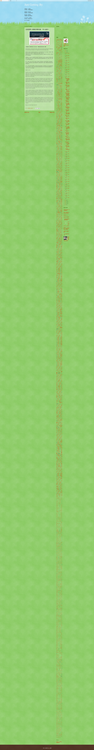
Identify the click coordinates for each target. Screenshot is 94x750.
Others (57, 669)
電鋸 (57, 397)
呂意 (59, 133)
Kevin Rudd (60, 616)
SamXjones (61, 692)
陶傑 (61, 327)
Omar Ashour (58, 668)
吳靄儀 (61, 130)
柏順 (61, 208)
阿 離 (58, 197)
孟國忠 (59, 167)
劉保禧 (59, 409)
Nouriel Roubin (58, 664)
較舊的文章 (52, 112)
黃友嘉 (61, 354)
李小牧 (61, 134)
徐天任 (60, 229)
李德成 (58, 148)
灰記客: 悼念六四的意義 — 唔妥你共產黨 (67, 79)
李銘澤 (61, 147)
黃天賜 (58, 355)
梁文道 (59, 270)
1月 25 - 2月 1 (67, 190)
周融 (61, 165)
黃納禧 (58, 362)
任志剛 (61, 90)
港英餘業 (58, 340)
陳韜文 (59, 324)
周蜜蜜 (59, 165)
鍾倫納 (58, 473)
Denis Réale (57, 552)
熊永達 (58, 399)
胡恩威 (58, 216)
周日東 (59, 161)
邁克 (58, 472)
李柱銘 (59, 141)
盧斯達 (58, 454)
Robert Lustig (57, 686)
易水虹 (60, 172)
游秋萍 (58, 341)
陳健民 (61, 311)
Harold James (60, 572)
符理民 (60, 282)
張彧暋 (59, 258)
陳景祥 (57, 316)
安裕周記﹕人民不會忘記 (67, 149)
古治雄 (61, 82)
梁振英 (59, 275)
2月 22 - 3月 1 (67, 181)
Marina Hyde (57, 632)
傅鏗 (59, 335)
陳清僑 (58, 314)
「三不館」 (57, 49)
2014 (65, 200)
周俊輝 (58, 163)
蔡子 (58, 426)
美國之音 (59, 213)
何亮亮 (59, 114)
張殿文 (60, 263)
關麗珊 (58, 489)
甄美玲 (57, 400)
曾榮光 (61, 338)
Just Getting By (33, 4)
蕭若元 (59, 456)
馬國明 (60, 243)
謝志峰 (59, 469)
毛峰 (60, 71)
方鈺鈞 (59, 69)
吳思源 (57, 126)
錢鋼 (60, 462)
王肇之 (59, 77)
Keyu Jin (57, 617)
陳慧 (59, 321)
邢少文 (59, 157)
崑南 (58, 248)
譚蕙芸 (57, 486)
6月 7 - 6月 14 (67, 73)
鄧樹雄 (60, 435)
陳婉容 (59, 312)
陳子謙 (59, 299)
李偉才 (61, 143)
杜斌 (58, 152)
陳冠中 (57, 307)
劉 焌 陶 (57, 408)
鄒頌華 (59, 395)
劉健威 (57, 411)
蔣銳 (56, 432)
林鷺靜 (60, 191)
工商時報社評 (60, 59)
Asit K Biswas (59, 518)
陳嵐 (60, 315)
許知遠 (61, 288)
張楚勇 (57, 263)
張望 (60, 260)
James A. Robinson (58, 588)
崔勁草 (61, 248)
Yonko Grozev (58, 731)
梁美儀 (58, 273)
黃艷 (57, 369)
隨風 (56, 463)
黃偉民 (61, 362)
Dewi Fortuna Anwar (59, 554)
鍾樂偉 (61, 475)
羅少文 (57, 480)
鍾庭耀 (61, 473)
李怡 (61, 139)
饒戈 (60, 493)
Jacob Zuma (60, 585)
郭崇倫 (58, 296)
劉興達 (61, 416)
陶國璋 (60, 326)
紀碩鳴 (61, 211)
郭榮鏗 (58, 297)
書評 (59, 234)
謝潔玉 (59, 471)
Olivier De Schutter (58, 667)
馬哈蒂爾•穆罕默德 (59, 240)
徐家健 (57, 231)
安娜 (57, 98)
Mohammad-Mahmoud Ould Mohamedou (59, 654)
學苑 (61, 450)
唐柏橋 (61, 223)
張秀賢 (60, 254)
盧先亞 (59, 452)
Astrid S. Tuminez (58, 519)
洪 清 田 (61, 209)
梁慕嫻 (59, 278)
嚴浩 (56, 490)
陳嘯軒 (57, 321)
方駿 (57, 70)
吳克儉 (61, 124)
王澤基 (59, 78)
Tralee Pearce (59, 724)
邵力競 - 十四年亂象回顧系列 (59, 742)
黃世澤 (61, 355)
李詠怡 (60, 145)
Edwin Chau (60, 560)
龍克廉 (59, 465)
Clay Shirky (57, 542)
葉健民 (59, 386)
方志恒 (59, 68)
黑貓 (60, 370)
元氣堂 (60, 64)
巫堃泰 (59, 134)
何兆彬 (60, 112)
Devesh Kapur (60, 553)
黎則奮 (58, 447)
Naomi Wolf (59, 660)
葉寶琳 (59, 390)
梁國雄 (59, 276)
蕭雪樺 (57, 458)
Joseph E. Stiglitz (59, 608)
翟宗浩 (57, 401)
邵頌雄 (58, 195)
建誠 (60, 207)
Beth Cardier (60, 526)
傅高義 (58, 333)
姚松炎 (60, 205)
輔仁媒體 (57, 407)
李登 (57, 145)
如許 (59, 97)
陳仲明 (57, 304)
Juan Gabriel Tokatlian (59, 610)
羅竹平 (59, 481)
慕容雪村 (59, 418)
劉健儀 (60, 411)
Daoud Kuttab (58, 546)
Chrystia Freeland (58, 541)
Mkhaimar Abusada (58, 650)
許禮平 (61, 290)
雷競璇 (60, 396)
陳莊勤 (58, 315)
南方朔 (60, 201)
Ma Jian (60, 627)
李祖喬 (59, 142)
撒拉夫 (59, 419)
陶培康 (57, 327)
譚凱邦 (60, 485)
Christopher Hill (58, 538)
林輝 (61, 189)
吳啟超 (59, 128)
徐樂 (58, 232)
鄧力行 (59, 432)
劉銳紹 (57, 416)
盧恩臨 (61, 453)
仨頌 (60, 79)
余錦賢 (57, 123)
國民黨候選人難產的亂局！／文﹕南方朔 (67, 134)
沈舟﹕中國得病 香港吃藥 (67, 124)
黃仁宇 (61, 353)
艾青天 (59, 108)
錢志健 (57, 461)
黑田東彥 (57, 370)
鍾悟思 (58, 474)
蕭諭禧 (58, 459)
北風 (60, 81)
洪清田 (61, 210)
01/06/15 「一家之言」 (67, 131)
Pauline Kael (60, 670)
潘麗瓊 (57, 425)
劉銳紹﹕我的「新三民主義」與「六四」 (67, 86)
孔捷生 (60, 65)
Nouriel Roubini (58, 665)
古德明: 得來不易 (67, 119)
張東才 (60, 256)
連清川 (58, 292)
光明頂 (58, 92)
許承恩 (57, 288)
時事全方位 (59, 233)
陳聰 (60, 323)
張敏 (61, 259)
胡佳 (61, 215)
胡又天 (60, 214)
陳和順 (59, 305)
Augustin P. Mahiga (58, 520)
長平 (60, 196)
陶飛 (57, 326)
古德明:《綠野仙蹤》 (66, 232)
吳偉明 (59, 127)
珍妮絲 (58, 211)
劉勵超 (58, 417)
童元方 (59, 345)
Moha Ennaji (58, 651)
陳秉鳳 (60, 306)
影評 (56, 418)
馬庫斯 (61, 242)
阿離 (60, 198)
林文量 (61, 178)
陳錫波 (58, 323)
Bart (60, 523)
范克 (61, 218)
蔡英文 (59, 429)
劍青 (60, 417)
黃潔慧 (60, 366)
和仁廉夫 (58, 166)
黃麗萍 (61, 368)
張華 (57, 261)
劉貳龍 (57, 413)
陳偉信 (57, 311)
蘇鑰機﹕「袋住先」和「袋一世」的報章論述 (67, 90)
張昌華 (61, 255)
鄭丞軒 (61, 437)
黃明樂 (59, 358)
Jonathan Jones (58, 603)
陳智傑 (59, 317)
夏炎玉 (60, 225)
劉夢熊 (58, 415)
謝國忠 (60, 470)
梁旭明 (59, 271)
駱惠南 (59, 464)
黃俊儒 (60, 359)
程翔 (61, 344)
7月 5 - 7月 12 (67, 64)
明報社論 (59, 172)
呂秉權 (60, 132)
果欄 (56, 192)
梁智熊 (59, 277)
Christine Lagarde (58, 537)
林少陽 (58, 178)
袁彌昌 (60, 238)
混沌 (65, 43)
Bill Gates (58, 527)
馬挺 (57, 243)
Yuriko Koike (60, 734)
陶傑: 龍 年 (65, 215)
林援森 (57, 187)
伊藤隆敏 (61, 91)
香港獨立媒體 (58, 222)
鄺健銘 (61, 478)
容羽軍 (57, 228)
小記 (58, 58)
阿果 (57, 198)
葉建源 (60, 384)
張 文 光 (61, 249)
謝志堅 (61, 469)
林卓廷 (58, 182)
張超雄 (61, 261)
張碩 (61, 265)
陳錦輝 (61, 322)
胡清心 (57, 217)
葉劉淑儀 (59, 388)
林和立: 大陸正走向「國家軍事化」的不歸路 (67, 98)
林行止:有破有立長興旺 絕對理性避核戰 (67, 104)
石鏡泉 (59, 89)
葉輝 (60, 389)
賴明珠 (58, 460)
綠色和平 (60, 400)
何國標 (59, 115)
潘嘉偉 (58, 424)
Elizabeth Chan (59, 561)
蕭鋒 (61, 458)
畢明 (61, 281)
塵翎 (59, 397)
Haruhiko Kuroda (59, 573)
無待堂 (58, 343)
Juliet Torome (59, 611)
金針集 (61, 195)
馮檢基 (58, 352)
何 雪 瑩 (61, 111)
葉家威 (59, 385)
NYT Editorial (59, 666)
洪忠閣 (58, 210)
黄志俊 (60, 369)
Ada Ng (60, 497)
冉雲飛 (57, 80)
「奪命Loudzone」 (59, 52)
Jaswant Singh (58, 590)
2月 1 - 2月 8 (67, 188)
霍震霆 (59, 463)
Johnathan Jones (58, 601)
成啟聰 (58, 101)
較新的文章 (26, 112)
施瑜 (59, 208)
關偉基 (60, 487)
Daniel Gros (59, 544)
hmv (60, 577)
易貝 (59, 173)
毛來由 (60, 70)
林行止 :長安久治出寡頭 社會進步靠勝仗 (67, 127)
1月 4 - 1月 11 (67, 197)
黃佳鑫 (60, 357)
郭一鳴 (61, 292)
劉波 (56, 409)
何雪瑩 (60, 116)
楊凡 (56, 374)
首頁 (39, 112)
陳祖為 (60, 310)
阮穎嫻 (57, 159)
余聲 (60, 123)
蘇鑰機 (61, 492)
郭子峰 (58, 293)
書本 (57, 234)
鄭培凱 (61, 441)
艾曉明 (59, 109)
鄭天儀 (59, 436)
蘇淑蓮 (61, 491)
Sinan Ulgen (57, 704)
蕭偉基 (60, 457)
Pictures (57, 676)
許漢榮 (58, 290)
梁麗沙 (58, 279)
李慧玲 (61, 148)
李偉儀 (58, 144)
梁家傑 (59, 274)
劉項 (58, 414)
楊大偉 (59, 374)
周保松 (61, 163)
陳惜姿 (61, 313)
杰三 (61, 173)
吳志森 (58, 125)
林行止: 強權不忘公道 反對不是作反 (66, 213)
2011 (65, 204)
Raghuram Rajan (58, 677)
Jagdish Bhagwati (60, 586)
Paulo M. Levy (59, 671)
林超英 (60, 187)
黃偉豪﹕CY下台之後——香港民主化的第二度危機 (66, 228)
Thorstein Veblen (58, 721)
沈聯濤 (57, 156)
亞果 (59, 159)
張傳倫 (60, 262)
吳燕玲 (58, 130)
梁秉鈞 (61, 272)
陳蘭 (61, 325)
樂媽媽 (61, 419)
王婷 (56, 76)
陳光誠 (60, 304)
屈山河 (58, 168)
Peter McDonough (59, 673)
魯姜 (57, 444)
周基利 (58, 164)
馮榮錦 (61, 351)
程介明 (58, 344)
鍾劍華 (58, 475)
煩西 (61, 380)
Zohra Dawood (58, 737)
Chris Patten (60, 535)
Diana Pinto (58, 555)
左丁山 (61, 86)
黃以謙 (58, 356)
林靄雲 (58, 191)
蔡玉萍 (60, 427)
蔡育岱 (60, 428)
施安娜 (57, 208)
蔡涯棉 (59, 430)
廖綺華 (58, 398)
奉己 (56, 167)
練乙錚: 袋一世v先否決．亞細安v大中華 (67, 143)
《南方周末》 (58, 42)
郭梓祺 (61, 296)
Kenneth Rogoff (58, 615)
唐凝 (60, 224)
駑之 (60, 443)
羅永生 (60, 480)
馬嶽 (57, 245)
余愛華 (58, 122)
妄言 (61, 97)
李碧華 (61, 146)
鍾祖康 (61, 474)
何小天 (58, 112)
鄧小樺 (59, 433)
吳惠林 (59, 129)
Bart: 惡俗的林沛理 (66, 234)
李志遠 (57, 139)
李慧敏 (58, 149)
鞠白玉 (59, 476)
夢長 (61, 397)
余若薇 (58, 121)
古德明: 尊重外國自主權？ (67, 110)
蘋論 (57, 493)
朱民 (60, 101)
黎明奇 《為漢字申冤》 (59, 446)
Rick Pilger (58, 682)
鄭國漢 (58, 441)
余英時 (61, 121)
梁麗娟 (61, 279)
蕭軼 (59, 458)
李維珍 (58, 147)
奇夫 (60, 166)
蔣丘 (58, 431)
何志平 (57, 113)
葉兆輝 (60, 383)
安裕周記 (60, 99)
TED (58, 715)
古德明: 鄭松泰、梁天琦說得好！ (66, 210)
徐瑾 (60, 232)
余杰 (58, 120)
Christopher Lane (58, 539)
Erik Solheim (57, 562)
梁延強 (59, 272)
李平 (60, 136)
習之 (56, 283)
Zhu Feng (60, 736)
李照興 (57, 146)
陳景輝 (61, 316)
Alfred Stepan (58, 503)
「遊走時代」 (60, 50)
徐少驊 (57, 230)
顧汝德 (59, 495)
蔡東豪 (57, 428)
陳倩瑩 (61, 308)
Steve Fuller (60, 709)
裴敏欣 (60, 401)
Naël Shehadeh (60, 659)
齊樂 (60, 407)
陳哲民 (58, 309)
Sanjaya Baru (59, 693)
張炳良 (57, 257)
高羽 (60, 245)
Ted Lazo (61, 716)
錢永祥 (60, 460)
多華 (57, 97)
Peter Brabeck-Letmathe (59, 672)
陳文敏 (59, 301)
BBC (56, 524)
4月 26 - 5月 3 (67, 160)
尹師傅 (59, 63)
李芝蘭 (59, 140)
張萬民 (59, 264)
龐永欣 (60, 479)
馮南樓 (61, 350)
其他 (57, 160)
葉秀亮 (57, 384)
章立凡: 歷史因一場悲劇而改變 (67, 121)
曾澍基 (58, 339)
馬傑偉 (60, 244)
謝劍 (56, 471)
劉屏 (61, 409)
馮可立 (59, 350)
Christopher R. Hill (58, 540)
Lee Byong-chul (59, 620)
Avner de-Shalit (58, 521)
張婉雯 (59, 259)
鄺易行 (58, 478)
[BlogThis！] (36, 108)
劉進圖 (60, 413)
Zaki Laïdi (58, 735)
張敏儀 (58, 260)
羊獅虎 (58, 107)
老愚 (60, 107)
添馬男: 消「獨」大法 (67, 137)
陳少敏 (59, 300)
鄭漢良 (58, 443)
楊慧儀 (60, 378)
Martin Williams (59, 639)
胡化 (59, 215)
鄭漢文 (61, 442)
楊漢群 (57, 378)
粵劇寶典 (58, 381)
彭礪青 (58, 337)
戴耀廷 (59, 466)
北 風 (60, 80)
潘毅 (60, 424)
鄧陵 (60, 434)
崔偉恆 (58, 249)
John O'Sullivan (59, 599)
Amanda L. (57, 504)
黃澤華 (59, 367)
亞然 (61, 159)
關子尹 (61, 486)
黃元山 (58, 354)
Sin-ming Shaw (59, 703)
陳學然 (59, 322)
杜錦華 (61, 152)
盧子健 (58, 451)
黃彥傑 (57, 360)
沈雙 (59, 156)
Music (61, 657)
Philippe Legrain (58, 675)
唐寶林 (57, 225)
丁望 (59, 54)
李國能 (61, 144)
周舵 (60, 164)
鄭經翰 (59, 442)
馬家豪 (60, 241)
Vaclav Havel (58, 725)
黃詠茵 (57, 366)
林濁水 (58, 190)
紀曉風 (58, 212)
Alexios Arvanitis (58, 501)
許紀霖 (59, 289)
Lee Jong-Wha (58, 621)
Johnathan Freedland (58, 600)
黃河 (61, 358)
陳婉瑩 (58, 313)
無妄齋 (61, 342)
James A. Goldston (59, 587)
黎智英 (61, 447)
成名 (61, 100)
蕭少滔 (59, 455)
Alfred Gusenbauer (58, 502)
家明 (60, 227)
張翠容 (58, 266)
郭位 (57, 294)
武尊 (59, 192)
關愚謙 (61, 488)
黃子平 (60, 352)
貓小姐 (61, 459)
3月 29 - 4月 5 (67, 169)
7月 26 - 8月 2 (67, 57)
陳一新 (57, 298)
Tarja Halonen (60, 714)
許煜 (61, 289)
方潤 (61, 69)
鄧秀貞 (58, 434)
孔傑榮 (59, 66)
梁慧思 (61, 278)
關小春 (58, 487)
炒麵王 (61, 192)
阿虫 (60, 197)
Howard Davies (58, 578)
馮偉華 (58, 351)
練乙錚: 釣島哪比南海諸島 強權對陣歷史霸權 (67, 94)
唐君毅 (59, 223)
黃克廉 (58, 357)
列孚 (61, 92)
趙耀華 (60, 406)
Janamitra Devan (58, 589)
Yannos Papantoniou (58, 730)
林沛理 (61, 181)
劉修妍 (58, 410)
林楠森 (59, 188)
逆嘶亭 (59, 239)
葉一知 (57, 383)
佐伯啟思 (59, 110)
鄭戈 (61, 436)
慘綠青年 (61, 398)
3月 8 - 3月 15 (67, 176)
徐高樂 (60, 231)
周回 (61, 162)
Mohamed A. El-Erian (59, 652)
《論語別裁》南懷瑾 (59, 47)
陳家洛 (61, 309)
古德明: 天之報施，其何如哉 (67, 83)
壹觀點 (59, 336)
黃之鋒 (57, 353)
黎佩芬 (60, 444)
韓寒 (59, 477)
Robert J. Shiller (59, 685)
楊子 (61, 374)
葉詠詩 (59, 387)
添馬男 (61, 280)
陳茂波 (59, 308)
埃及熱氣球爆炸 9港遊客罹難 (66, 219)
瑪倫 (60, 399)
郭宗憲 (59, 295)
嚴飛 (60, 489)
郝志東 (61, 239)
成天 (59, 100)
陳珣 (58, 310)
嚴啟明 (59, 490)
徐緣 (56, 233)
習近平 (59, 283)
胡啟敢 (60, 216)
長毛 (57, 196)
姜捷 (61, 206)
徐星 (60, 230)
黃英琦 (61, 361)
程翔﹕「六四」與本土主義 (67, 116)
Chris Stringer (59, 536)
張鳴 (60, 266)
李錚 (60, 150)
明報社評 (59, 170)
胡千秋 (57, 215)
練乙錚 (60, 425)
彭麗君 (61, 336)
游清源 (61, 341)
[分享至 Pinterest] (39, 108)
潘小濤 (57, 422)
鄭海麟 (61, 440)
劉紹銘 (60, 412)
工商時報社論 (59, 60)
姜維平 (58, 207)
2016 (65, 50)
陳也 (59, 298)
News (58, 661)
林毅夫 (59, 189)
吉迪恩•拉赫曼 (59, 93)
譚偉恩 (58, 485)
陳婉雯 (61, 312)
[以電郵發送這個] (35, 108)
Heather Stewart (58, 574)
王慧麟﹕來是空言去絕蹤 (67, 113)
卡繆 (58, 82)
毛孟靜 (57, 71)
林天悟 (61, 177)
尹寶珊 (58, 64)
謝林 (57, 470)
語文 (61, 402)
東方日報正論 (59, 174)
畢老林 (59, 281)
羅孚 (61, 481)
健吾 (59, 246)
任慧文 (58, 91)
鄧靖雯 (57, 435)
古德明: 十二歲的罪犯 (67, 101)
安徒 (60, 98)
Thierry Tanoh (58, 720)
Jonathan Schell (58, 604)
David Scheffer (59, 551)
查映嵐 (58, 209)
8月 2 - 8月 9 (67, 55)
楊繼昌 (59, 379)
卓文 (60, 160)
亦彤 (58, 90)
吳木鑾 (59, 124)
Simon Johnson (60, 702)
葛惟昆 (61, 390)
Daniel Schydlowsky (58, 545)
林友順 (58, 177)
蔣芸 (60, 431)
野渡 (60, 297)
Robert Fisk (60, 684)
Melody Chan (57, 641)
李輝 (57, 150)
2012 (65, 203)
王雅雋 (59, 76)
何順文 (57, 117)
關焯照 (57, 488)
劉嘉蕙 (61, 414)
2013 (65, 201)
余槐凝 (60, 122)
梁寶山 (58, 280)
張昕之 (58, 256)
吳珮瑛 (60, 126)
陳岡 (61, 305)
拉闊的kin (61, 168)
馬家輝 (57, 242)
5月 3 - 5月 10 (67, 158)
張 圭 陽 (58, 250)
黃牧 (57, 359)
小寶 (56, 59)
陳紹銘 (61, 314)
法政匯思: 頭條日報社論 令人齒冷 (67, 107)
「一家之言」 (58, 48)
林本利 (58, 179)
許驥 (61, 291)
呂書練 (57, 133)
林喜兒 (60, 186)
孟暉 (61, 167)
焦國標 (61, 343)
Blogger (49, 748)
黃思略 (60, 360)
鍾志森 (61, 472)
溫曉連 (59, 380)
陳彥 (59, 307)
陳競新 (59, 325)
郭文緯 (60, 293)
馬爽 (56, 244)
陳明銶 (58, 306)
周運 (56, 165)
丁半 (60, 53)
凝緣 (58, 449)
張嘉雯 (59, 265)
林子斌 (61, 176)
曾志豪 (61, 337)
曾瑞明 (58, 338)
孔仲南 (57, 65)
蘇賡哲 (58, 492)
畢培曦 (58, 282)
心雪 (60, 67)
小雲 (60, 58)
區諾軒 (59, 247)
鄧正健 (61, 433)
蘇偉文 (59, 491)
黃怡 (56, 358)
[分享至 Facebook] (38, 108)
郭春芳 (61, 295)
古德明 (60, 83)
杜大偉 (59, 151)
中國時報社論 (60, 61)
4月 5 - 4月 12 (67, 167)
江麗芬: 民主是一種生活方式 (67, 146)
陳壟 (56, 324)
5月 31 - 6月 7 (67, 76)
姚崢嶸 (59, 206)
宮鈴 (58, 227)
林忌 (60, 180)
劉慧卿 (60, 415)
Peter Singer (58, 674)
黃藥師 (59, 368)
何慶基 (60, 117)
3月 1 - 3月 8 (67, 179)
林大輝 (59, 176)
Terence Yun (58, 717)
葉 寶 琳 (60, 382)
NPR (61, 665)
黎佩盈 (57, 445)
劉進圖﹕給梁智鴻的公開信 (67, 139)
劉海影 (60, 410)
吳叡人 (61, 129)
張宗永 (59, 255)
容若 (59, 228)
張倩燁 (61, 257)
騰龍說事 (59, 494)
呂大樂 (59, 131)
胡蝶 (59, 217)
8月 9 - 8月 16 (67, 53)
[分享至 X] (37, 108)
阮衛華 (60, 158)
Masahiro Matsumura (58, 640)
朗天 (61, 234)
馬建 (57, 241)
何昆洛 (60, 113)
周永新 (59, 162)
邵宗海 (59, 194)
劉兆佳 (60, 408)
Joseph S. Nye (59, 609)
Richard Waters (60, 681)
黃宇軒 (61, 356)
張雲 (57, 262)
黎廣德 (58, 448)
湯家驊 (58, 342)
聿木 (56, 108)
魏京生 (58, 479)
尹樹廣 (61, 63)
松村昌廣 (59, 175)
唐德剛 (58, 224)
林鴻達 (61, 190)
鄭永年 (58, 437)
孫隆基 (59, 226)
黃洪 (59, 361)
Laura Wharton (60, 619)
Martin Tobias (60, 638)
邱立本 (58, 193)
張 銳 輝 (61, 250)
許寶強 (58, 291)
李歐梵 (61, 149)
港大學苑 (61, 339)
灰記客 (58, 105)
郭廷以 (60, 294)
